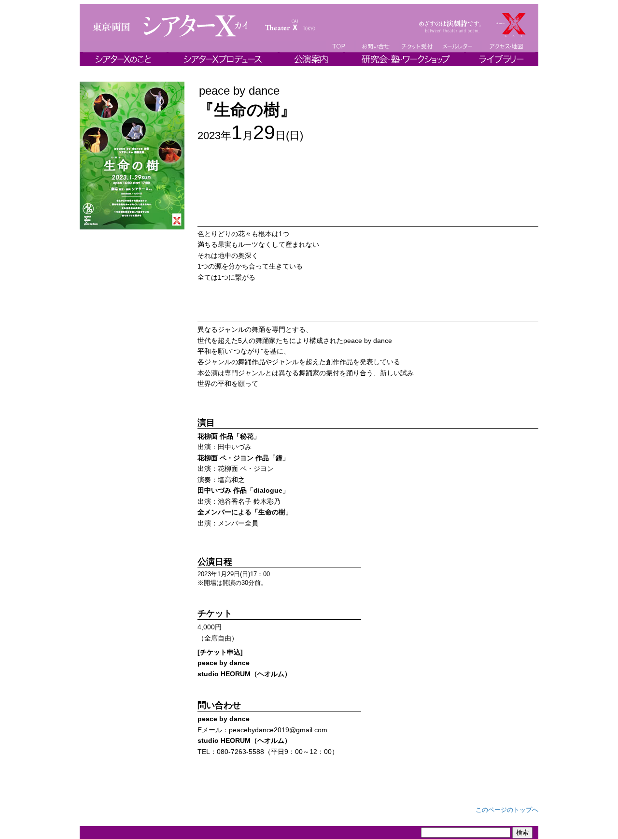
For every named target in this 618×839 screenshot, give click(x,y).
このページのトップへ (507, 809)
